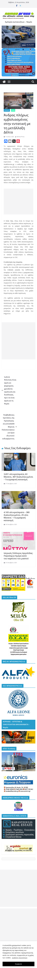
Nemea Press (20, 137)
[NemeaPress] (4, 81)
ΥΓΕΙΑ (13, 110)
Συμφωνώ (18, 964)
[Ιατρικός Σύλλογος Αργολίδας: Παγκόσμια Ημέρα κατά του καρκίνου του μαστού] (18, 533)
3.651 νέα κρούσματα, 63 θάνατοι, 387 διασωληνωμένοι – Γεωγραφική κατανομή (18, 477)
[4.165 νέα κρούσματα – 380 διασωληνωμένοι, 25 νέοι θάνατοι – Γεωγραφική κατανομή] (18, 492)
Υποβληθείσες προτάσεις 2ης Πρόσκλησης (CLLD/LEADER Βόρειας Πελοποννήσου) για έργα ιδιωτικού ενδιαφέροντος (8, 427)
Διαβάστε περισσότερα (19, 958)
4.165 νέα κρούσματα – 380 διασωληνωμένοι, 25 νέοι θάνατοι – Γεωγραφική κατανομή (16, 516)
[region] (18, 954)
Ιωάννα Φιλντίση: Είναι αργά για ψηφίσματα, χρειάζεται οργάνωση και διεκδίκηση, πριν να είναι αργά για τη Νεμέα (10, 390)
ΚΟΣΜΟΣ (7, 110)
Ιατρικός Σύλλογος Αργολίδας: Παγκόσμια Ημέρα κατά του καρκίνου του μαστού (18, 556)
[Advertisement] (18, 201)
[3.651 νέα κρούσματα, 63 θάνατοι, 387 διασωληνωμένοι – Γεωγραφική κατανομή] (18, 454)
